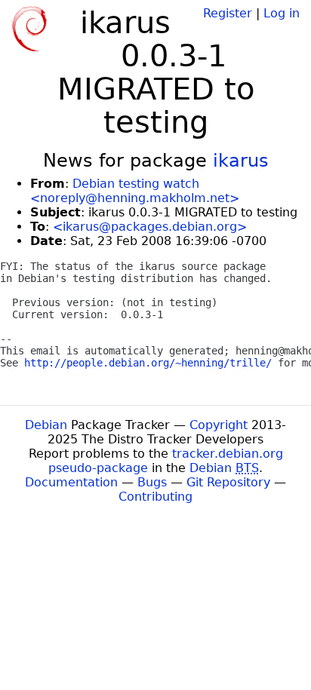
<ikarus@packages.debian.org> (150, 226)
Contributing (155, 496)
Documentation (71, 482)
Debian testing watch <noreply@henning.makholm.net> (134, 190)
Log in (281, 13)
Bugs (152, 482)
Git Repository (228, 482)
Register (227, 13)
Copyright (218, 425)
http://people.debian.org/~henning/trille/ (148, 363)
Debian (46, 425)
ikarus (241, 160)
